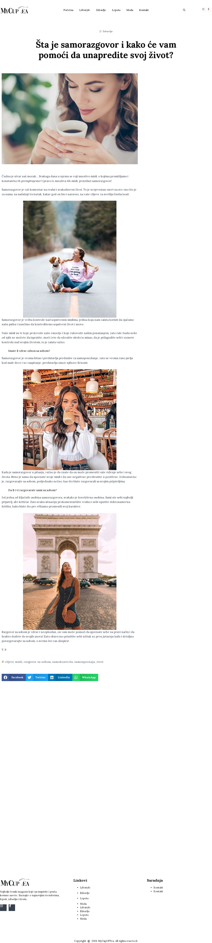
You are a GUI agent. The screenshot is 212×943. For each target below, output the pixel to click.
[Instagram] (204, 10)
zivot (100, 662)
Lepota (116, 10)
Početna (68, 10)
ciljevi (9, 662)
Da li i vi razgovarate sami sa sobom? (32, 490)
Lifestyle (84, 10)
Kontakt (144, 10)
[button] (184, 10)
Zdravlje (101, 10)
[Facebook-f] (209, 10)
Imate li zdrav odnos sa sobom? (29, 351)
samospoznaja (84, 662)
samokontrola (62, 662)
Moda (129, 10)
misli (18, 662)
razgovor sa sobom (37, 662)
